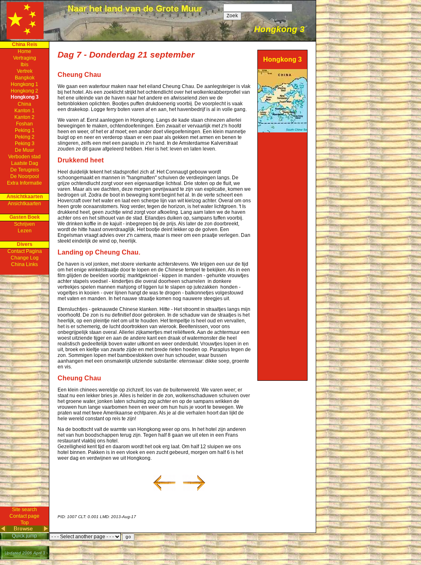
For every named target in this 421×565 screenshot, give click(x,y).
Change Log (25, 258)
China (24, 104)
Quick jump (24, 536)
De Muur (24, 150)
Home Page (25, 20)
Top (25, 523)
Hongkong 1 (24, 84)
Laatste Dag (24, 163)
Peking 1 (25, 130)
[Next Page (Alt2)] (45, 530)
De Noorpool (24, 176)
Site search (24, 509)
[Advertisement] (282, 255)
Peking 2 (25, 137)
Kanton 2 (24, 117)
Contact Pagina (24, 251)
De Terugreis (24, 170)
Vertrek (24, 71)
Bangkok (25, 78)
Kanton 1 (24, 110)
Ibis (24, 64)
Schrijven (24, 224)
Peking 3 (25, 143)
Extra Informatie (24, 183)
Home (24, 51)
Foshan (24, 124)
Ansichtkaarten (24, 203)
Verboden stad (24, 157)
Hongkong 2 (24, 91)
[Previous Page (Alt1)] (3, 530)
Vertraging (24, 58)
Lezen (25, 231)
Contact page (24, 516)
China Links (24, 264)
